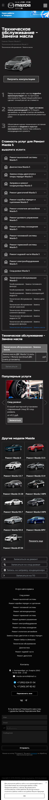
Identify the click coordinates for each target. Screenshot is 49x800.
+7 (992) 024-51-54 (26, 682)
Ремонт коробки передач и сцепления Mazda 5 (23, 200)
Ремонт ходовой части (24, 652)
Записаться (11, 366)
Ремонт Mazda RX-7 (13, 512)
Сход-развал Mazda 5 (20, 271)
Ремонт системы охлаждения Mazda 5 (24, 228)
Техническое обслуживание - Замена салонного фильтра (25, 311)
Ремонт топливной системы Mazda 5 (23, 237)
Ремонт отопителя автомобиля (24, 631)
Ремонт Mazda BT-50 (13, 548)
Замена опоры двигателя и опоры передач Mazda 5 (23, 175)
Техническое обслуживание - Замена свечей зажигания (25, 305)
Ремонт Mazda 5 (15, 41)
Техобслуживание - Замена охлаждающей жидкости (27, 294)
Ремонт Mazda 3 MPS (36, 494)
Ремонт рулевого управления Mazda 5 (24, 219)
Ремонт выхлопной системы (24, 599)
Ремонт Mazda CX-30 (13, 494)
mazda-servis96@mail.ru (26, 676)
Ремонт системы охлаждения (24, 627)
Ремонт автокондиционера (24, 611)
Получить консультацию (21, 79)
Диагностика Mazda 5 (20, 167)
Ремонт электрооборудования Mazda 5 (24, 262)
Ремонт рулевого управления (24, 619)
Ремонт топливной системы (24, 607)
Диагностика (24, 648)
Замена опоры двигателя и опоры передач (24, 635)
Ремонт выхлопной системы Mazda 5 (23, 158)
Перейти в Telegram (39, 14)
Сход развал (14, 402)
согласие (34, 753)
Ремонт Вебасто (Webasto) (24, 639)
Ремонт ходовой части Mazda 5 (25, 254)
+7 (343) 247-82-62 (26, 686)
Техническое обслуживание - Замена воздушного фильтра (25, 323)
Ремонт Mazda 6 (13, 458)
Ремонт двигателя (24, 656)
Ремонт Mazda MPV (35, 530)
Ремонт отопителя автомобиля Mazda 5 (25, 210)
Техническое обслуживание (24, 644)
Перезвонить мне (24, 693)
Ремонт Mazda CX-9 (35, 476)
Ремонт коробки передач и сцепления (24, 603)
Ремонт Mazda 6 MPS (36, 512)
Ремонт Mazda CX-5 (35, 458)
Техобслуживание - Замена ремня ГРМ (25, 290)
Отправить (24, 748)
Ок (24, 796)
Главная (5, 41)
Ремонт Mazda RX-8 (13, 530)
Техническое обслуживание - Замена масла (27, 327)
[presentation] (3, 403)
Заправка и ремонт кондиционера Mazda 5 (21, 184)
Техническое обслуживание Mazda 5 (15, 44)
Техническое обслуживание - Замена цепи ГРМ (27, 300)
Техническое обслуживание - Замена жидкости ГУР (25, 317)
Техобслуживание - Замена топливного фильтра (26, 285)
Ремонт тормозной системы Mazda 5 (23, 246)
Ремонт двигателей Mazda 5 (23, 192)
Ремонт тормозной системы (24, 615)
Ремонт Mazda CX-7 (13, 476)
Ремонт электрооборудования (24, 623)
